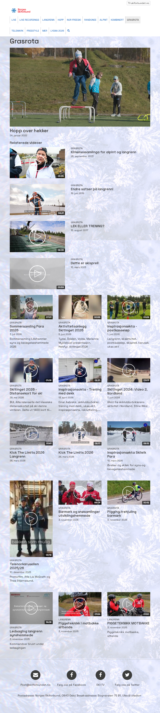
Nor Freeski (74, 19)
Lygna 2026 (57, 30)
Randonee (90, 19)
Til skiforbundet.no (138, 3)
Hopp (61, 19)
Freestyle (33, 30)
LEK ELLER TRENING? (87, 226)
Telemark (17, 30)
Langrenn (48, 19)
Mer (44, 30)
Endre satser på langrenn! (92, 189)
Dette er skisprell (85, 263)
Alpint (104, 19)
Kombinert (117, 19)
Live (14, 19)
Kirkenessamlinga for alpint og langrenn (103, 152)
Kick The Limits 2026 (76, 452)
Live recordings (29, 19)
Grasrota (133, 19)
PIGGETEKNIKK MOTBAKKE (128, 623)
